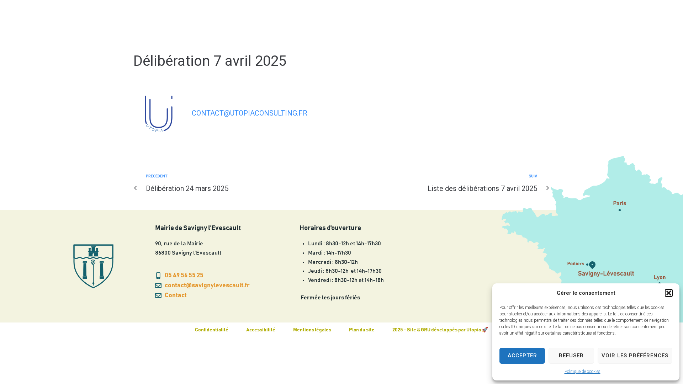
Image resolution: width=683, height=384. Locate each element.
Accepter (522, 355)
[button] (668, 293)
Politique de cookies (582, 371)
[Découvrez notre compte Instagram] (596, 20)
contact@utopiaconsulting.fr (249, 113)
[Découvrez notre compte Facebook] (610, 20)
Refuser (571, 355)
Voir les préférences (635, 355)
